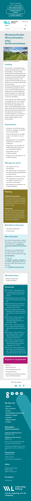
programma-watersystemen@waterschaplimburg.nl (15, 245)
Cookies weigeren (15, 15)
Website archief (10, 419)
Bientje (8, 365)
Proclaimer (9, 480)
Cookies (8, 422)
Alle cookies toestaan (15, 7)
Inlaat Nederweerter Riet (13, 369)
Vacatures (9, 417)
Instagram (22, 260)
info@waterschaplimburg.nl (16, 267)
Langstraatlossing (11, 371)
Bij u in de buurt (11, 408)
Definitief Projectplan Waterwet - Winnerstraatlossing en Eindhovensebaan (15, 305)
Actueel (8, 406)
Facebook (15, 260)
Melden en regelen (11, 415)
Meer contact (10, 457)
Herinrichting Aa (11, 367)
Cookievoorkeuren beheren (15, 11)
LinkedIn (9, 260)
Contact (8, 411)
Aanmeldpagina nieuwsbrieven (15, 413)
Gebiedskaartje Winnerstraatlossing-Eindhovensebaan (15, 299)
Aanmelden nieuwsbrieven (14, 459)
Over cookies (18, 5)
